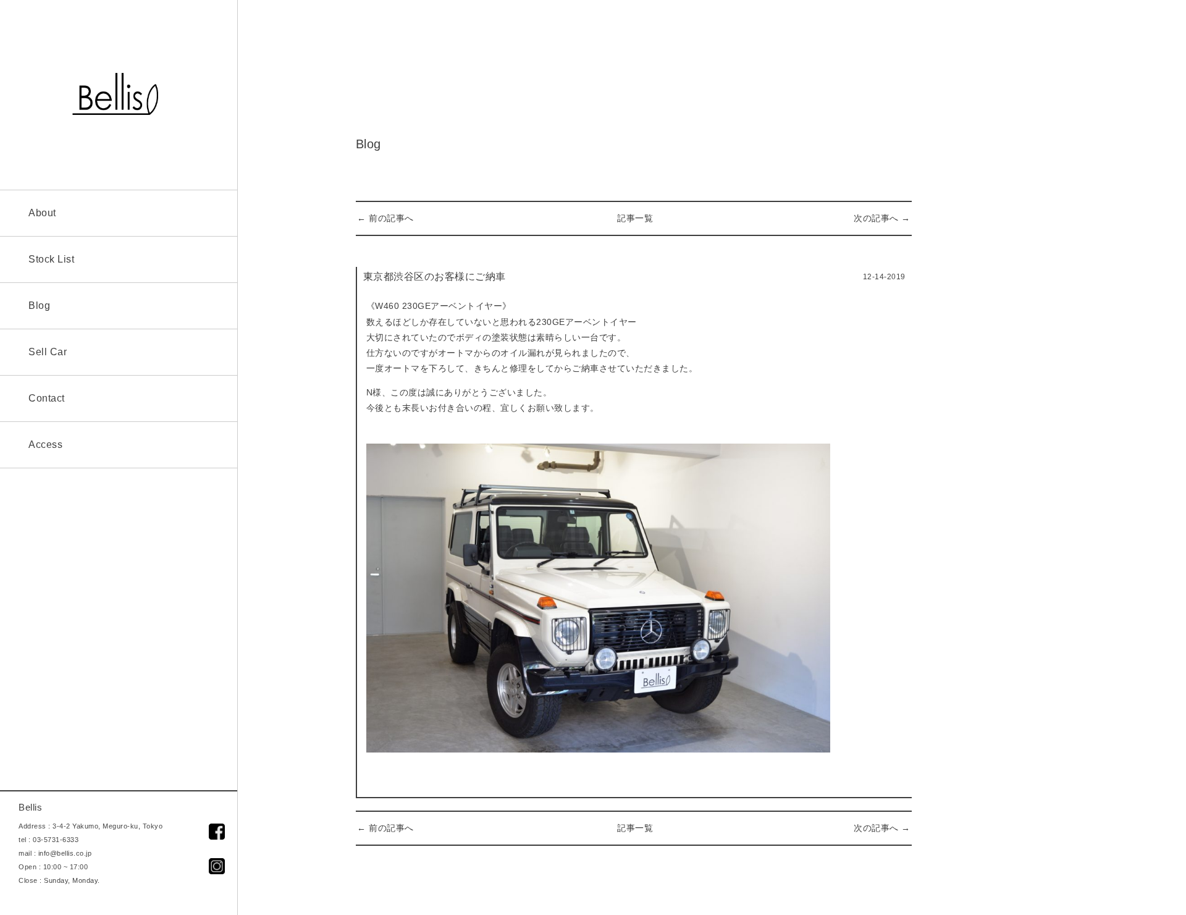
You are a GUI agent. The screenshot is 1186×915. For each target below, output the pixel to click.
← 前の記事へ (385, 218)
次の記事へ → (882, 218)
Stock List (51, 259)
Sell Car (47, 352)
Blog (39, 305)
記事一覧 (635, 218)
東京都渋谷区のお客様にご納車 (434, 276)
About (42, 213)
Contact (46, 398)
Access (45, 444)
